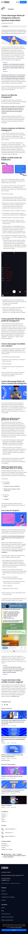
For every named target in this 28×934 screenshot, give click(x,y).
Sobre (2, 907)
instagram (19, 854)
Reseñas (3, 900)
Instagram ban (15, 696)
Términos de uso (5, 914)
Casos (3, 817)
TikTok (3, 819)
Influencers (4, 894)
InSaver (6, 496)
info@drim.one (5, 880)
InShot (13, 441)
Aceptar (14, 930)
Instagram (4, 815)
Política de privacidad (7, 917)
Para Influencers (5, 845)
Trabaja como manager (6, 849)
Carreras (3, 847)
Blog (14, 854)
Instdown (6, 499)
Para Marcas (4, 843)
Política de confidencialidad (16, 927)
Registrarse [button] (23, 2)
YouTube (4, 821)
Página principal (7, 854)
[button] (14, 26)
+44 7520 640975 (5, 878)
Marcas (3, 891)
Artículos (4, 814)
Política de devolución (7, 920)
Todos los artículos (5, 760)
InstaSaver (7, 483)
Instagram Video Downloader (12, 486)
